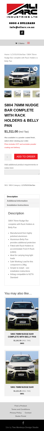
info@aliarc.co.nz (22, 27)
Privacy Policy (16, 413)
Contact (28, 413)
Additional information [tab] (17, 201)
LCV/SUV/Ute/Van (18, 54)
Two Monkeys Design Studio (25, 427)
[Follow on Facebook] (22, 32)
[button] (35, 69)
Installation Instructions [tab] (18, 205)
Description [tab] (12, 197)
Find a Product (21, 406)
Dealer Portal (20, 416)
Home (6, 54)
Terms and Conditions (20, 409)
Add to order (26, 156)
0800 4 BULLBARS (22, 23)
